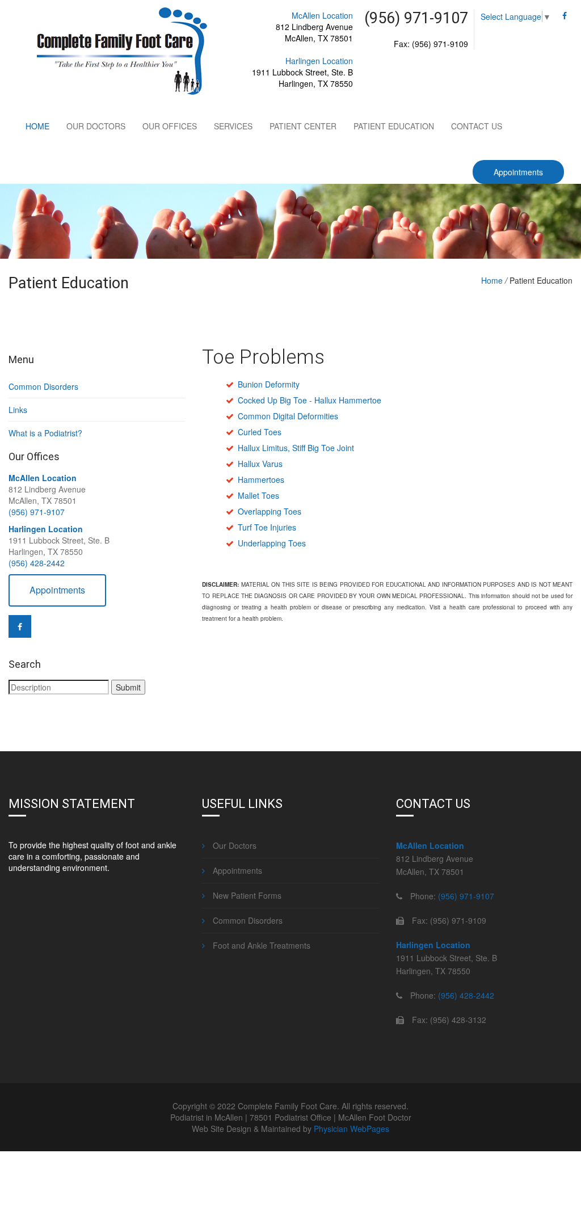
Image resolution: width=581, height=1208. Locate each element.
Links (18, 409)
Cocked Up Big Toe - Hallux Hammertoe (309, 400)
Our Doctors (95, 126)
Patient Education (393, 126)
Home (37, 126)
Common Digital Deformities (288, 416)
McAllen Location (322, 15)
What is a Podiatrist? (45, 433)
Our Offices (169, 126)
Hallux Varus (260, 463)
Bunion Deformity (269, 384)
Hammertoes (261, 479)
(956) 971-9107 (37, 511)
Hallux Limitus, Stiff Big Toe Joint (296, 447)
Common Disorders (43, 386)
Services (233, 126)
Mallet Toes (258, 495)
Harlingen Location (319, 60)
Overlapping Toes (269, 511)
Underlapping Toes (272, 543)
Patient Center (303, 126)
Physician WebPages (351, 1128)
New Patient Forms (245, 895)
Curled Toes (259, 431)
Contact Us (476, 126)
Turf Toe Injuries (267, 527)
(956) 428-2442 (37, 563)
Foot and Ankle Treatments (260, 945)
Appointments (518, 172)
